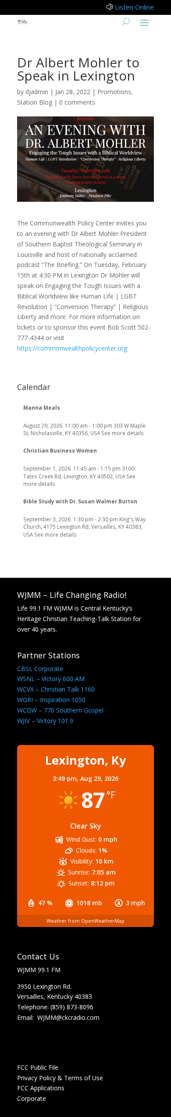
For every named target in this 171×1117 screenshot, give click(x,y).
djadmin (36, 92)
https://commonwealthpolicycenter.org (72, 348)
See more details (122, 432)
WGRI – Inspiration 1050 (51, 699)
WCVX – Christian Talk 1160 (56, 689)
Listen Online (134, 7)
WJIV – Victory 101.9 (45, 721)
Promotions (114, 92)
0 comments (77, 102)
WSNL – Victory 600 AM (51, 678)
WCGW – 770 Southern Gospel (60, 710)
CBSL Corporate (40, 668)
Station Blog (34, 102)
